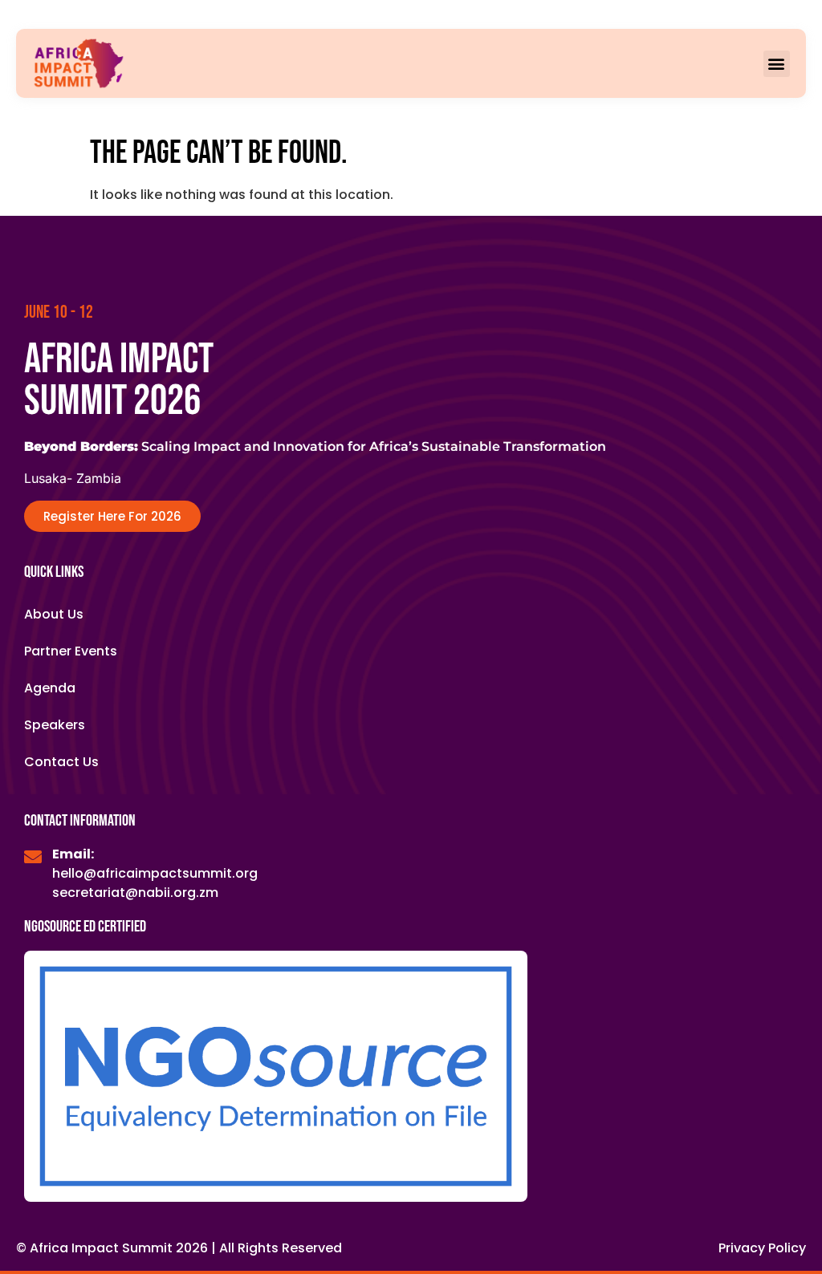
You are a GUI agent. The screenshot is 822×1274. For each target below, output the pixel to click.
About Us (53, 614)
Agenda (49, 688)
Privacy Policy (762, 1248)
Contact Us (61, 762)
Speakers (54, 725)
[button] (776, 64)
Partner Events (70, 651)
